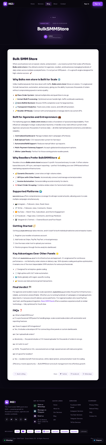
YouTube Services (76, 415)
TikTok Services (75, 422)
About (55, 4)
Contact (63, 4)
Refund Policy (93, 408)
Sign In (86, 4)
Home (33, 4)
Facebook (75, 374)
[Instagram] (21, 419)
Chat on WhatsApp (41, 405)
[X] (11, 419)
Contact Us (93, 416)
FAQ (90, 412)
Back (54, 17)
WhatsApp (88, 374)
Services (40, 4)
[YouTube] (25, 419)
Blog (48, 4)
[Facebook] (7, 419)
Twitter (64, 374)
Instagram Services (76, 411)
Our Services (57, 412)
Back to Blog (21, 374)
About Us (56, 408)
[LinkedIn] (16, 419)
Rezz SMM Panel (47, 301)
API (54, 420)
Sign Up (97, 4)
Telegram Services (76, 418)
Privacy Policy (93, 405)
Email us (41, 416)
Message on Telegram (42, 411)
